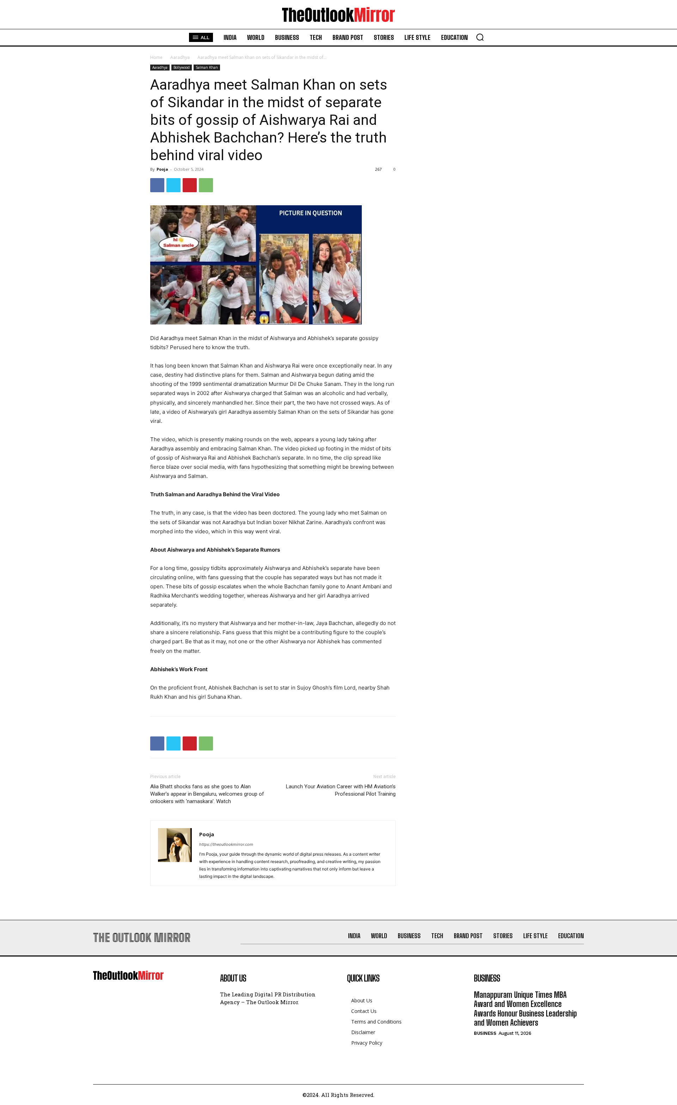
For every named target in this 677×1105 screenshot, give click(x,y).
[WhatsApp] (206, 185)
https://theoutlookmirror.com (226, 844)
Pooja (162, 169)
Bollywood (181, 67)
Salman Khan (207, 67)
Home (156, 57)
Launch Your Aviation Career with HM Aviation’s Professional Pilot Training (341, 790)
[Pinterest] (190, 185)
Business (485, 1033)
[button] (479, 37)
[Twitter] (173, 185)
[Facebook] (157, 185)
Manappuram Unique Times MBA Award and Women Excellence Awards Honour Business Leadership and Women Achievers (525, 1008)
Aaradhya (180, 57)
